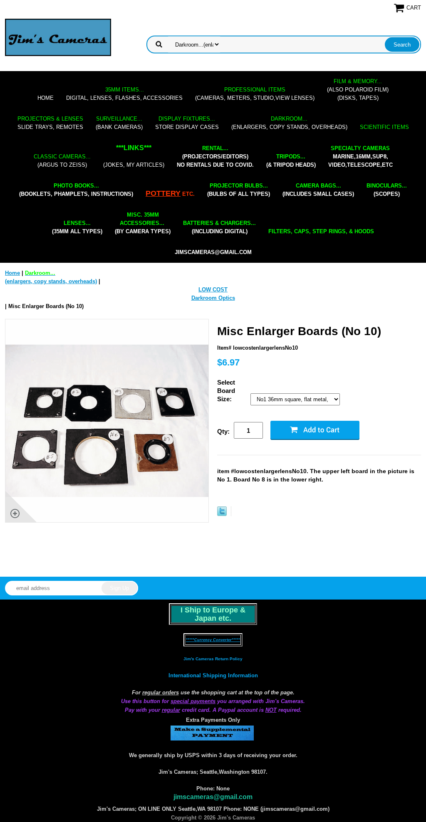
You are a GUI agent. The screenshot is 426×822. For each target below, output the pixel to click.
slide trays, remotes (50, 123)
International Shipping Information (213, 675)
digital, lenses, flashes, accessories (124, 93)
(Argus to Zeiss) (62, 160)
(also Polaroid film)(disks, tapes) (358, 89)
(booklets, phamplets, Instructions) (76, 190)
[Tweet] (222, 514)
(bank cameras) (119, 123)
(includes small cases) (318, 190)
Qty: (223, 431)
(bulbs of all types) (238, 190)
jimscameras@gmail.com (213, 252)
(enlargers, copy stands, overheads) (289, 123)
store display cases (187, 123)
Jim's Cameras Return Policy (213, 659)
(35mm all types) (77, 227)
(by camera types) (143, 223)
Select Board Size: (226, 390)
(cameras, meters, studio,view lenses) (255, 93)
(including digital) (219, 227)
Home (45, 98)
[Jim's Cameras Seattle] (58, 37)
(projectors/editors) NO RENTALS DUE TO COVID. (215, 156)
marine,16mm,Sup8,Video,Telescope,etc (360, 156)
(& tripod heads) (291, 160)
